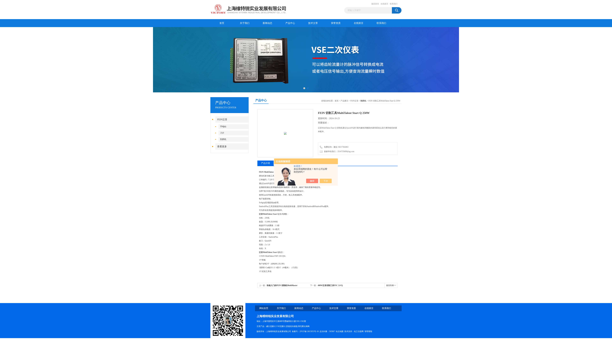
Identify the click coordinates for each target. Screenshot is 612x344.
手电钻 (223, 126)
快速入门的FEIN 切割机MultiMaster (282, 285)
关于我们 (244, 23)
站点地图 (339, 331)
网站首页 (263, 308)
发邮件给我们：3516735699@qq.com (338, 151)
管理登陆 (368, 331)
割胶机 (223, 139)
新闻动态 (267, 23)
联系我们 (393, 4)
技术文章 (313, 23)
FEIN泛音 (222, 119)
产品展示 (344, 101)
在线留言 (384, 4)
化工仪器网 (359, 331)
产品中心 (290, 23)
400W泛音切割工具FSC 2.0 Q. (330, 285)
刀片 (222, 133)
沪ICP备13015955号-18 (309, 331)
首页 (221, 23)
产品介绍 (265, 163)
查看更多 (222, 146)
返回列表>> (391, 285)
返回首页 (375, 4)
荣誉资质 (336, 23)
